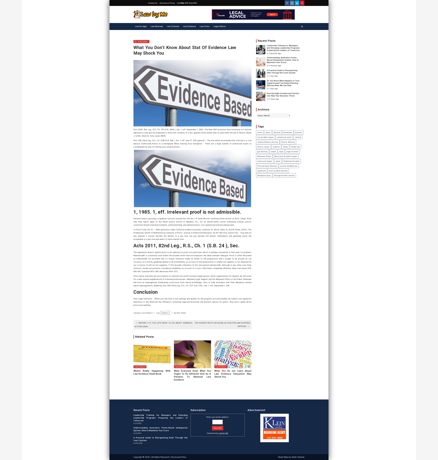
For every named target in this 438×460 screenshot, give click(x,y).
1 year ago (273, 76)
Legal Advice (220, 26)
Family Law (295, 147)
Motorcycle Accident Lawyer (285, 156)
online (277, 161)
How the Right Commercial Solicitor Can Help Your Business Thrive (283, 94)
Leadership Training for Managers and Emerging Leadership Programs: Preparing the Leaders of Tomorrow (283, 47)
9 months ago (275, 53)
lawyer (273, 152)
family (285, 147)
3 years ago (274, 99)
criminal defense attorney (267, 142)
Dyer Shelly (181, 313)
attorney (277, 132)
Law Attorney (157, 26)
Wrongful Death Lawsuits (284, 175)
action (259, 132)
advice (268, 132)
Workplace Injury (264, 175)
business (298, 132)
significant (261, 171)
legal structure (292, 152)
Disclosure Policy (167, 3)
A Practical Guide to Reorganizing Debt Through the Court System (282, 71)
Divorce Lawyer (263, 147)
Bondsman (288, 132)
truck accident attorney (278, 171)
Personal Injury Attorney (267, 166)
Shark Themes (298, 457)
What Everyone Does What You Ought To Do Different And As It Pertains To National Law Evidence (192, 375)
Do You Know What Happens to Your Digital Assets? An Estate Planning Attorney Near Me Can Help (283, 83)
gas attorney (262, 152)
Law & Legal (141, 26)
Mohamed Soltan (264, 156)
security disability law (289, 166)
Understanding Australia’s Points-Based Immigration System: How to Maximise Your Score (283, 60)
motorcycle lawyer (264, 161)
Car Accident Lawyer (265, 137)
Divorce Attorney (288, 142)
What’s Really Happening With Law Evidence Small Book (152, 372)
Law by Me (223, 433)
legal (281, 152)
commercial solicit (284, 137)
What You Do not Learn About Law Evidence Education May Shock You (233, 373)
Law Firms (205, 26)
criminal (298, 137)
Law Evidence (189, 26)
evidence (165, 313)
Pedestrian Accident (292, 161)
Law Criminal (173, 26)
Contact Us (152, 3)
